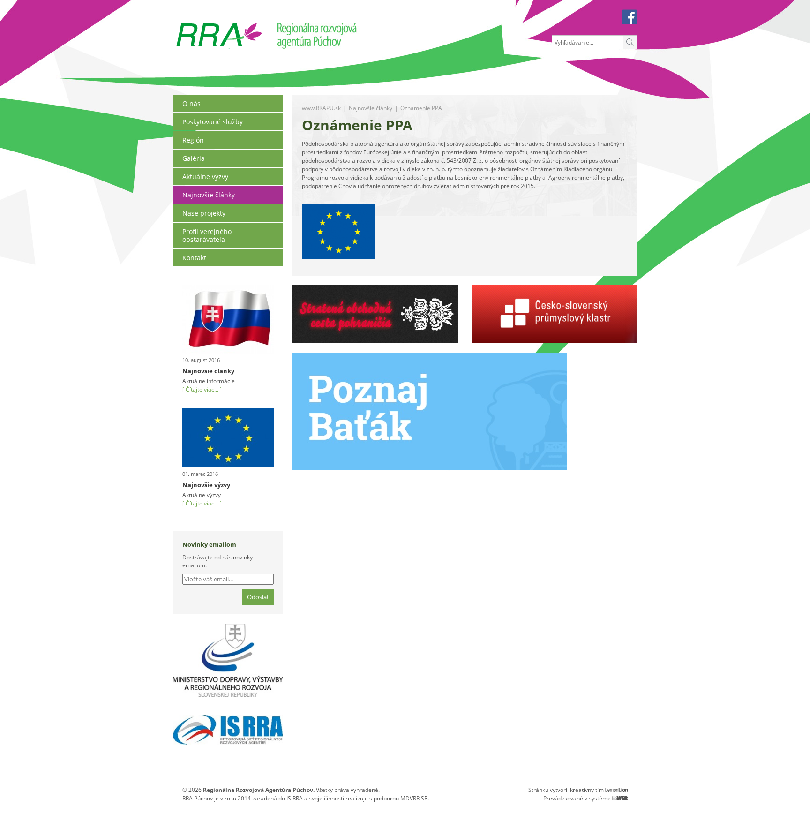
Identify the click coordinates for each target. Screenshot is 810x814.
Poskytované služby (212, 121)
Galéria (193, 158)
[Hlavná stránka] (219, 26)
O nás (191, 103)
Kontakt (194, 257)
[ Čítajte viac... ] (202, 389)
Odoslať (258, 597)
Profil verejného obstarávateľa (207, 235)
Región (193, 140)
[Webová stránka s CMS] (620, 798)
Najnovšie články (208, 194)
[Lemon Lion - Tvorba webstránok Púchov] (616, 790)
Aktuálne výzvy (205, 176)
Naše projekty (203, 213)
